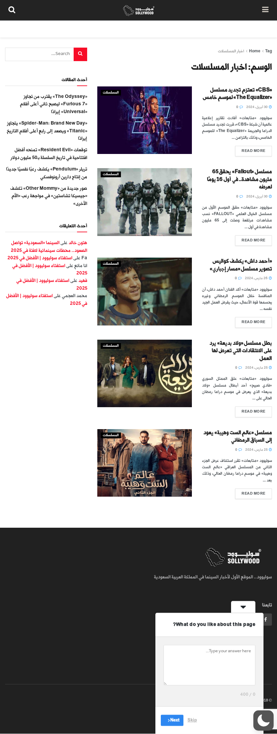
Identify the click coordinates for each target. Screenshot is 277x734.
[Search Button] (11, 10)
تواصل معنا (149, 28)
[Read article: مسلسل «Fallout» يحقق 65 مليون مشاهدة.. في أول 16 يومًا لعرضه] (144, 202)
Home (254, 51)
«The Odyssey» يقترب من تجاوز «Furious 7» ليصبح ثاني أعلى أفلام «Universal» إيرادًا (53, 104)
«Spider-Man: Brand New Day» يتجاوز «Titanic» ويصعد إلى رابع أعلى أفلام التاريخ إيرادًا (47, 131)
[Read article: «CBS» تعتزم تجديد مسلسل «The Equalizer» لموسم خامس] (144, 120)
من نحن (260, 28)
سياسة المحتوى (227, 28)
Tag (268, 51)
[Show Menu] (265, 10)
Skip (192, 720)
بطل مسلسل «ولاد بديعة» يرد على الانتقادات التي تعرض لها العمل (240, 350)
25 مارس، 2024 (256, 367)
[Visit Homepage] (138, 10)
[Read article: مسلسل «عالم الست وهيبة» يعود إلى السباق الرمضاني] (144, 463)
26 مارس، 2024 (256, 278)
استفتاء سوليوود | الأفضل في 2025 (39, 257)
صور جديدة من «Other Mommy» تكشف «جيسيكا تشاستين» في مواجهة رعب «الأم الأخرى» (48, 196)
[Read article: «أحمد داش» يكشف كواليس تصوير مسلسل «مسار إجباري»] (144, 291)
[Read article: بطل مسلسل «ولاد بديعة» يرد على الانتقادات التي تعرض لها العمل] (144, 373)
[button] (263, 720)
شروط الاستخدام (186, 28)
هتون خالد (78, 242)
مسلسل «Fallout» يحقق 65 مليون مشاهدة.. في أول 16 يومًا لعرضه (239, 179)
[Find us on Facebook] (265, 619)
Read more (250, 149)
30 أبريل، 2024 (257, 107)
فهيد (82, 280)
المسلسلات (111, 92)
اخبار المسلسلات (231, 51)
